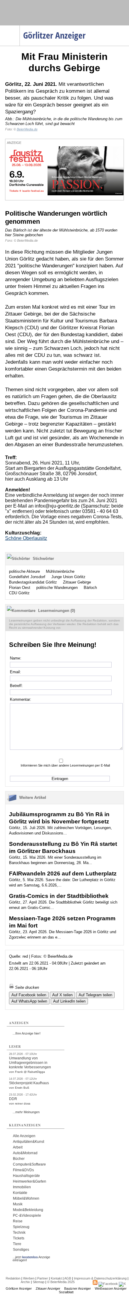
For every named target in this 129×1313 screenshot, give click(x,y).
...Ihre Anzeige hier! (26, 1033)
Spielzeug (21, 1226)
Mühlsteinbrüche (60, 571)
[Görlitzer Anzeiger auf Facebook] (108, 1283)
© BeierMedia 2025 (61, 1282)
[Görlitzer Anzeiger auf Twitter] (122, 1283)
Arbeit (17, 1147)
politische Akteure (24, 571)
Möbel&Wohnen (26, 1198)
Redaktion (13, 1278)
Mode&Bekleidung (28, 1209)
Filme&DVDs (23, 1170)
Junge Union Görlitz (68, 577)
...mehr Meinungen (26, 1112)
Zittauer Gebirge (77, 582)
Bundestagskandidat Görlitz (33, 582)
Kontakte (20, 1192)
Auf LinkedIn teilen (69, 1001)
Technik (19, 1232)
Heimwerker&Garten (29, 1181)
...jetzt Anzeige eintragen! (31, 1257)
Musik (17, 1204)
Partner (42, 1278)
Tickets (18, 1238)
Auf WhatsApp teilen (29, 1001)
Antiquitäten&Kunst (28, 1141)
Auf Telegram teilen (95, 995)
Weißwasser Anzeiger (111, 1288)
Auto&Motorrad (25, 1152)
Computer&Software (29, 1164)
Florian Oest (19, 587)
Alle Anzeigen (24, 1135)
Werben (28, 1278)
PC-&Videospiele (27, 1215)
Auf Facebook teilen (28, 995)
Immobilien (22, 1187)
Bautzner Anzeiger (77, 1288)
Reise (17, 1221)
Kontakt (56, 1278)
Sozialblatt (66, 1292)
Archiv (25, 1282)
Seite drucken (26, 987)
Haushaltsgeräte (26, 1175)
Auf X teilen (62, 995)
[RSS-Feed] (95, 1283)
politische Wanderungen (57, 587)
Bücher (19, 1158)
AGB (67, 1278)
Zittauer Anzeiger (48, 1288)
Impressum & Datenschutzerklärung (100, 1278)
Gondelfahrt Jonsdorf (27, 577)
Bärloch (90, 587)
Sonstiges (21, 1249)
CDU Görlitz (19, 593)
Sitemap (38, 1282)
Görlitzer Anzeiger (19, 1288)
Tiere (17, 1243)
